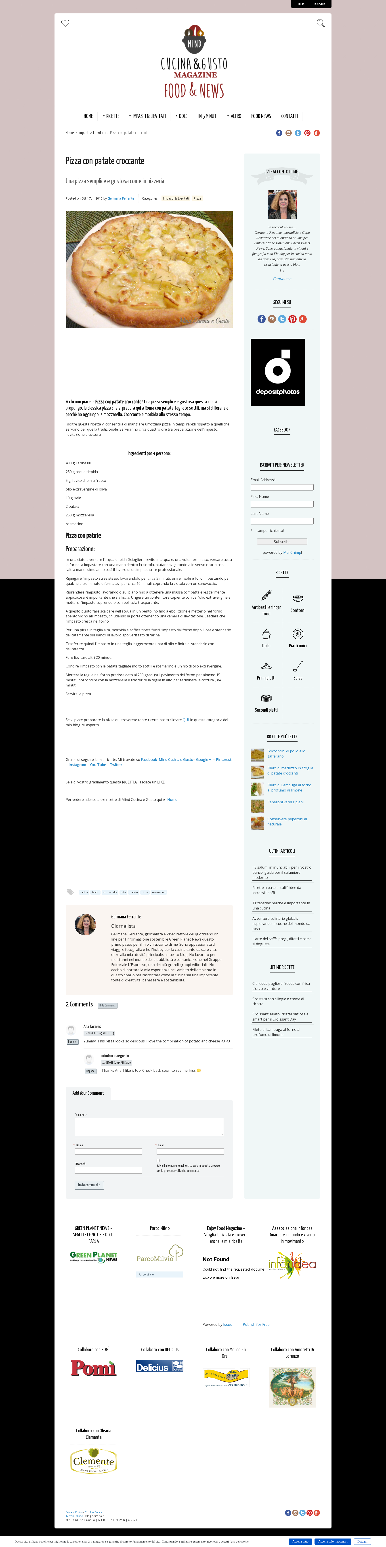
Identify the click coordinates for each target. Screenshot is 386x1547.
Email (160, 1145)
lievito (95, 892)
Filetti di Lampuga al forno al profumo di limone (289, 788)
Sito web (80, 1164)
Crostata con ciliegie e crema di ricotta (278, 1001)
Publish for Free (256, 1324)
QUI (186, 719)
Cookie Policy (93, 1512)
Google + (203, 759)
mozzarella (110, 892)
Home (88, 116)
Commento (81, 1115)
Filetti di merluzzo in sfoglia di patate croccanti (290, 771)
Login (301, 4)
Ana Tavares (92, 1027)
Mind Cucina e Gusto (176, 759)
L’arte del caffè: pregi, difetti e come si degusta (282, 941)
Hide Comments (107, 1005)
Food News (261, 116)
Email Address (263, 479)
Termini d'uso (74, 1516)
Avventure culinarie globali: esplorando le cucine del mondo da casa (281, 923)
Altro (236, 116)
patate (134, 892)
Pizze (197, 198)
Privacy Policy (74, 1512)
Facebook (149, 759)
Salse (298, 678)
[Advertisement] (149, 362)
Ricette (112, 116)
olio (123, 892)
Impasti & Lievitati (149, 116)
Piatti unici (298, 645)
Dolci (183, 116)
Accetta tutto (300, 1541)
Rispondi (72, 1041)
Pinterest (223, 759)
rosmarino (159, 892)
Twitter (116, 764)
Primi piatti (266, 678)
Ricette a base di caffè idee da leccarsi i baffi (276, 890)
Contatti (289, 116)
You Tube (98, 764)
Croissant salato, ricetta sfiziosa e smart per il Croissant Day (280, 1017)
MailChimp (292, 552)
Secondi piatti (266, 710)
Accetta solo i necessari (333, 1541)
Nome (79, 1145)
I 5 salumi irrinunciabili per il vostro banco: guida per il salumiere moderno (281, 872)
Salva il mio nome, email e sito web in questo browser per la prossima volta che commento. (189, 1168)
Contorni (298, 610)
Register (320, 4)
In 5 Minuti (207, 116)
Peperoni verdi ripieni (285, 802)
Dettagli (362, 1541)
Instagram (77, 764)
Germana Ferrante (121, 198)
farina (84, 892)
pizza (145, 892)
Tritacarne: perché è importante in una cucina (281, 906)
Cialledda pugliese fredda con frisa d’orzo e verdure (281, 986)
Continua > (282, 278)
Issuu (227, 1324)
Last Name (260, 513)
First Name (260, 496)
